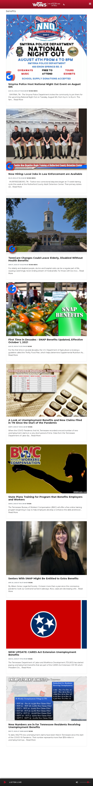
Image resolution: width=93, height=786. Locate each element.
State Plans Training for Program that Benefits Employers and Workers (45, 498)
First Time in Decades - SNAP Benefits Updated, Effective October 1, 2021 (45, 341)
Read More (18, 100)
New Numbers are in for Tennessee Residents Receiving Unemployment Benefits (44, 725)
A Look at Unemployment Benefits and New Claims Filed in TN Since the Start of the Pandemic (45, 421)
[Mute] (77, 782)
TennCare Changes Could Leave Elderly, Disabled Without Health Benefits (45, 259)
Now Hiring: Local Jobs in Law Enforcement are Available (45, 174)
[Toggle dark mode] (63, 5)
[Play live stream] (5, 782)
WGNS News (33, 91)
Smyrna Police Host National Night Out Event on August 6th (44, 85)
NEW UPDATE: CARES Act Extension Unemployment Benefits (42, 653)
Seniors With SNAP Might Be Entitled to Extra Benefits (43, 578)
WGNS (30, 346)
